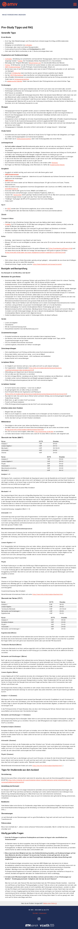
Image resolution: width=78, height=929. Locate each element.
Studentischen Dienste (57, 165)
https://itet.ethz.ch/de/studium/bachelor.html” (47, 765)
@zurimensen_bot (35, 63)
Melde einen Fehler (49, 903)
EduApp (20, 61)
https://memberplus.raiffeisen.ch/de (60, 248)
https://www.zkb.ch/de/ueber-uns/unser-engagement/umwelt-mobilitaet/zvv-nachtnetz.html (35, 252)
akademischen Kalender (14, 81)
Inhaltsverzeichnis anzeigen (14, 15)
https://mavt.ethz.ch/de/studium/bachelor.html (47, 594)
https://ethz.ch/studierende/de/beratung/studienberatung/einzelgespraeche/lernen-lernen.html (36, 394)
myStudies (28, 45)
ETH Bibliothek (16, 73)
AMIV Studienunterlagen (12, 67)
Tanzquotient (17, 195)
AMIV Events (9, 180)
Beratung (55, 162)
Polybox (7, 65)
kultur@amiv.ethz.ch (11, 188)
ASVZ (9, 208)
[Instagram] (39, 919)
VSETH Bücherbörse (16, 75)
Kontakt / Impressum (40, 913)
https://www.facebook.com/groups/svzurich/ (47, 264)
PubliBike (8, 224)
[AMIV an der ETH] (36, 4)
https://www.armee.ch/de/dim (43, 431)
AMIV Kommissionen (12, 174)
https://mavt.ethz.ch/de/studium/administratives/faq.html (24, 429)
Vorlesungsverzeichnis (21, 79)
